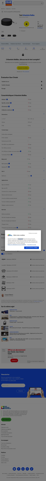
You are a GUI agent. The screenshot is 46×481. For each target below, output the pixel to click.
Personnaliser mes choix (31, 244)
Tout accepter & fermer (31, 247)
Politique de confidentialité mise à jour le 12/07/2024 (17, 244)
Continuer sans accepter (33, 233)
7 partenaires (20, 238)
